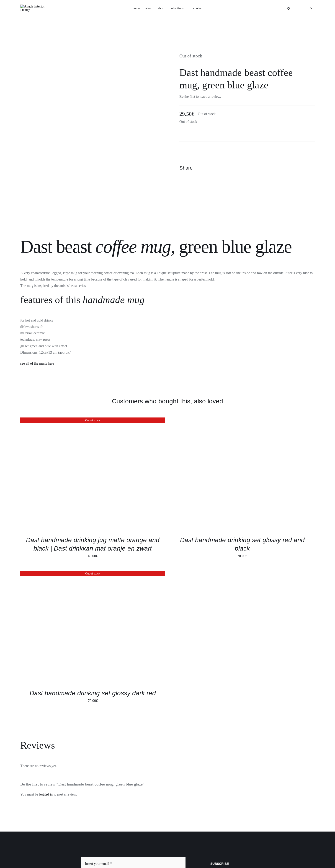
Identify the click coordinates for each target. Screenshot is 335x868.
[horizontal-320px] (36, 6)
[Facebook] (286, 168)
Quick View (77, 475)
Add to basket (213, 475)
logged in (46, 794)
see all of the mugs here (37, 363)
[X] (294, 168)
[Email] (311, 168)
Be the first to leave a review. (200, 96)
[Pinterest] (302, 168)
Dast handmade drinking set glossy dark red (93, 693)
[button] (273, 8)
